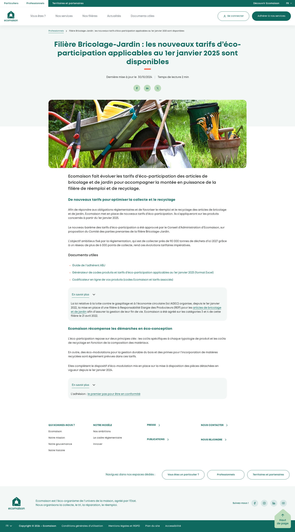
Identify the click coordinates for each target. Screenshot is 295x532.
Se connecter (235, 16)
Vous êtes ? (38, 16)
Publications (156, 439)
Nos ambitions (102, 432)
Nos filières (89, 16)
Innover (97, 444)
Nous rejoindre (211, 440)
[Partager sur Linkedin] (147, 91)
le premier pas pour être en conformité (114, 394)
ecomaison (11, 16)
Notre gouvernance (60, 444)
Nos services (64, 16)
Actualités (114, 16)
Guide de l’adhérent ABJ (89, 265)
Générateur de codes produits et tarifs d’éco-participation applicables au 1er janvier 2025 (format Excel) (143, 272)
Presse (151, 425)
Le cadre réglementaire (107, 438)
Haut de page (283, 522)
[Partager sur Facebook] (137, 91)
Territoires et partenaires (67, 3)
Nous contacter (212, 425)
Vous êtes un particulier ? (183, 475)
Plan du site (152, 526)
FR (287, 3)
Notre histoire (56, 450)
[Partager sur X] (158, 91)
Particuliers (11, 3)
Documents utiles (142, 16)
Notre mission (56, 438)
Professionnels (35, 3)
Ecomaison (55, 432)
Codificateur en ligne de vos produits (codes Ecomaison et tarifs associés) (122, 280)
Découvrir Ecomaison (266, 3)
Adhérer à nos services (271, 16)
